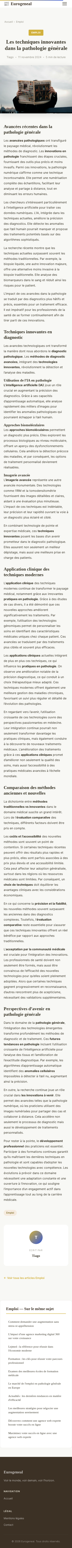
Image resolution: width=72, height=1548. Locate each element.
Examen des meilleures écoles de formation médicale (33, 1373)
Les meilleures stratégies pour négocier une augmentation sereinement (33, 1410)
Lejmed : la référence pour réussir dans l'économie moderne (30, 1348)
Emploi (20, 21)
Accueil (8, 21)
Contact (8, 1524)
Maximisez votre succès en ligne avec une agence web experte (32, 1435)
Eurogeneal (18, 3)
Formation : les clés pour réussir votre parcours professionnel (35, 1360)
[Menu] (64, 4)
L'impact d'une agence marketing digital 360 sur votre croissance (34, 1336)
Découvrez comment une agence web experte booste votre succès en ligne (34, 1422)
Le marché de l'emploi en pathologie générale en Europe (34, 1385)
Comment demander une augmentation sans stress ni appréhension (33, 1323)
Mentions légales (14, 1518)
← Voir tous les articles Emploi (24, 1278)
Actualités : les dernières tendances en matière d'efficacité (34, 1397)
